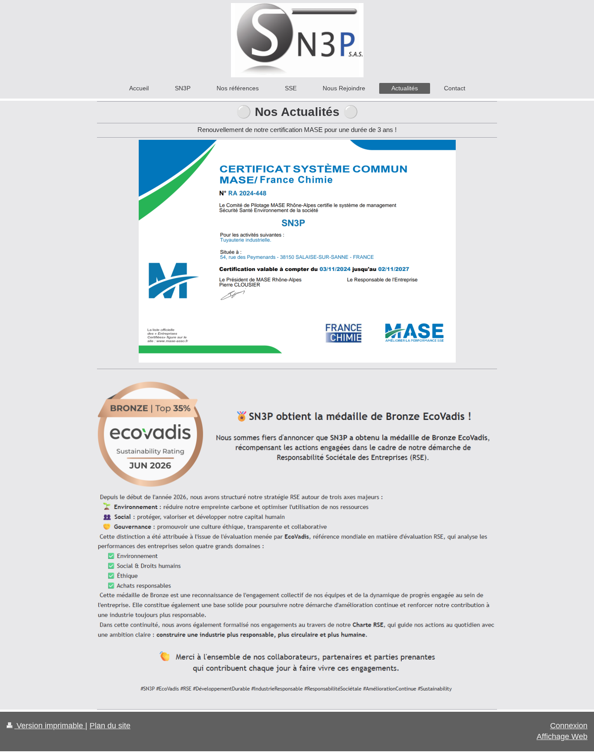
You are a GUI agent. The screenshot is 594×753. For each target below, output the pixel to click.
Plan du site (110, 725)
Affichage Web (562, 736)
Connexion (568, 725)
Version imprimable (49, 725)
